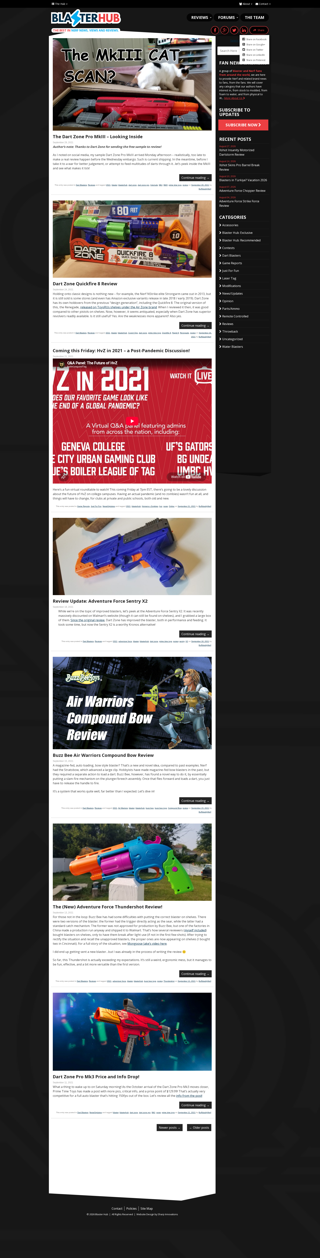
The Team (254, 17)
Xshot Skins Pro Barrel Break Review (239, 166)
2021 (108, 185)
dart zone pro (143, 185)
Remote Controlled (235, 316)
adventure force (125, 641)
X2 (187, 641)
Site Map (147, 1208)
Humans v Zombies (150, 506)
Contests (228, 248)
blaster (114, 185)
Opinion (227, 301)
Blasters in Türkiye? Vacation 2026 (243, 178)
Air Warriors (123, 808)
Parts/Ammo (231, 309)
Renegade (184, 333)
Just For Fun (96, 506)
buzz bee (150, 808)
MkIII (166, 185)
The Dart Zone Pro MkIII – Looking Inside (98, 136)
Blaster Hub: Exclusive (237, 233)
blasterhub (122, 185)
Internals (154, 185)
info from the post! (189, 1096)
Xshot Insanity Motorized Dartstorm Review (236, 151)
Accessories (230, 225)
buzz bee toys (161, 808)
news (165, 506)
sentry (181, 641)
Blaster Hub (86, 18)
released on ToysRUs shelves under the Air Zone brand (118, 307)
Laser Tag (229, 278)
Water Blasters (232, 347)
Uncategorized (232, 339)
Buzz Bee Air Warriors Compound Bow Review (103, 755)
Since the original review (87, 620)
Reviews (199, 17)
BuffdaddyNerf (205, 189)
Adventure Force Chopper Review (242, 189)
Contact (263, 4)
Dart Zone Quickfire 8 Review (85, 284)
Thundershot (169, 981)
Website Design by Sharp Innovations (157, 1214)
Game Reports (83, 506)
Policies (131, 1208)
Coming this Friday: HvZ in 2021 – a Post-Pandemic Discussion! (121, 350)
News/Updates (109, 506)
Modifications (231, 286)
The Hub (59, 4)
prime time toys (175, 185)
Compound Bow (174, 808)
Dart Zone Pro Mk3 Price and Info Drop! (96, 1076)
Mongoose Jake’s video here (147, 944)
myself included (195, 930)
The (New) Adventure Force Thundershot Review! (107, 907)
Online (171, 506)
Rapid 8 (175, 333)
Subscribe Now (242, 124)
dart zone (133, 185)
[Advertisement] (132, 1165)
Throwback (230, 331)
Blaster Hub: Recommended (241, 240)
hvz (160, 506)
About (246, 4)
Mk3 (160, 185)
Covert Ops (133, 333)
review (185, 185)
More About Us (233, 98)
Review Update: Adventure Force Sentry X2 (100, 601)
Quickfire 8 (166, 333)
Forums (226, 17)
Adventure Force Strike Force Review (239, 202)
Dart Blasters (81, 185)
